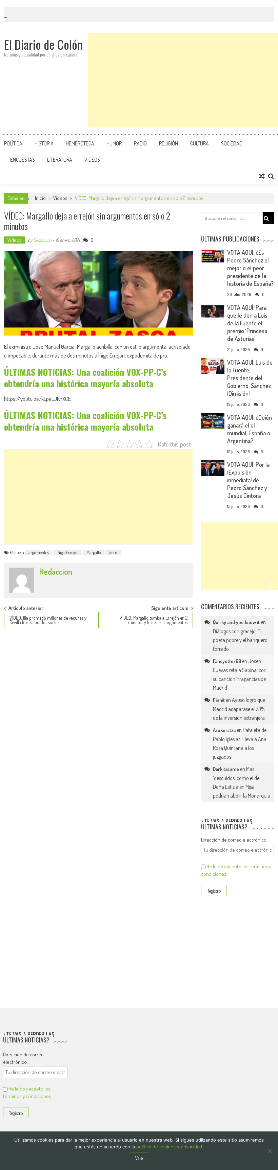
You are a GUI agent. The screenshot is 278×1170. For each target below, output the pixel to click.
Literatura (59, 159)
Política (13, 143)
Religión (168, 143)
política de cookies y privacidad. (169, 1146)
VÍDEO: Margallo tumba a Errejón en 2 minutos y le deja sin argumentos (153, 620)
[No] (269, 1150)
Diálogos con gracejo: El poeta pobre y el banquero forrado (240, 640)
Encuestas (22, 159)
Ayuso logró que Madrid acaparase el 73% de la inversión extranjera (239, 708)
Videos (92, 159)
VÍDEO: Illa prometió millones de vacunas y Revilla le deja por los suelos (47, 620)
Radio (140, 143)
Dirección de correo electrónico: (234, 839)
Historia (44, 143)
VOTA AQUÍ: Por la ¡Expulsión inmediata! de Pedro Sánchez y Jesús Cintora (248, 480)
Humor (114, 143)
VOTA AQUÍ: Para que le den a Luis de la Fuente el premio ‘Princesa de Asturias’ (247, 323)
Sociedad (231, 143)
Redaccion (42, 240)
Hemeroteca (80, 143)
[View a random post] (262, 176)
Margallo (93, 552)
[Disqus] (98, 720)
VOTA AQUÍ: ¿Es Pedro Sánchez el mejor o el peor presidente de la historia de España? (250, 268)
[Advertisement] (183, 80)
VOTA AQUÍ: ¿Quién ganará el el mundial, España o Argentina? (249, 429)
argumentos (38, 552)
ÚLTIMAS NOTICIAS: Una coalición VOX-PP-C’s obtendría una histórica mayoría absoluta (85, 377)
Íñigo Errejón (68, 552)
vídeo (113, 552)
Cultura (199, 143)
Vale (139, 1158)
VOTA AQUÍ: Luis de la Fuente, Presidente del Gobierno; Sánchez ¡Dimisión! (250, 378)
